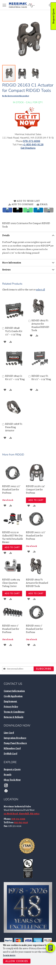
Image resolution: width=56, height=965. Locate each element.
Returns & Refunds (13, 717)
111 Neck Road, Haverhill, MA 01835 (21, 813)
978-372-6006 (18, 819)
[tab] (28, 235)
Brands (7, 774)
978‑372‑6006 (31, 141)
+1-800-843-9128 (32, 144)
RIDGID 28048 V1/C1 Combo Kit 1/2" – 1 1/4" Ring (13, 331)
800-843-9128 (21, 822)
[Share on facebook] (7, 210)
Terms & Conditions (14, 712)
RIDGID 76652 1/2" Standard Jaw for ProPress (11, 490)
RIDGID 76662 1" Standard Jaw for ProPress (34, 629)
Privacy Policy (11, 706)
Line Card (9, 732)
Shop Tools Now (12, 779)
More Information (11, 262)
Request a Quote (12, 769)
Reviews (6, 269)
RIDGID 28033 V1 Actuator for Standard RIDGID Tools (40, 325)
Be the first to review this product (15, 96)
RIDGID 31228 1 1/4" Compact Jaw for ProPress (35, 490)
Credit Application (13, 696)
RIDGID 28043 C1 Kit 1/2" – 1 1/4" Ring (15, 377)
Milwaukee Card (12, 748)
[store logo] (22, 5)
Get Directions (28, 148)
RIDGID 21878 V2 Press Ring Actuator (13, 427)
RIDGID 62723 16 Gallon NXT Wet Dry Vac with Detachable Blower (12, 537)
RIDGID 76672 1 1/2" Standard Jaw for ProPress (35, 536)
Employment (10, 701)
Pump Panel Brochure (15, 743)
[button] (22, 73)
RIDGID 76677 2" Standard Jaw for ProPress (10, 629)
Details (6, 235)
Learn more (9, 955)
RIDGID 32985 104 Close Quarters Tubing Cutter (11, 583)
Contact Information (14, 691)
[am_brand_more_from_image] (12, 482)
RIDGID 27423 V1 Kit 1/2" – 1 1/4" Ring (41, 377)
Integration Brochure (15, 738)
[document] (28, 954)
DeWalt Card (10, 753)
